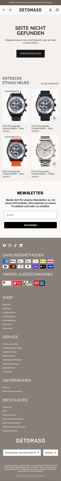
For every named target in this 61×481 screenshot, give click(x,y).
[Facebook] (4, 245)
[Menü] (3, 10)
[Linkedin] (21, 245)
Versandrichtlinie (10, 415)
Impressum (7, 407)
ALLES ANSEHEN (49, 83)
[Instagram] (10, 245)
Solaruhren (7, 324)
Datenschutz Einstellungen (14, 427)
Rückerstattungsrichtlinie (13, 419)
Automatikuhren (9, 320)
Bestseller (7, 304)
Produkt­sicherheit (10, 431)
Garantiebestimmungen (12, 360)
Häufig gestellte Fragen (12, 348)
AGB (5, 411)
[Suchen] (10, 9)
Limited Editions (9, 312)
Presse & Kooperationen (13, 391)
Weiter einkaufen (30, 53)
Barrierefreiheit (9, 368)
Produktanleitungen (11, 364)
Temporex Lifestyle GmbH (34, 476)
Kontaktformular (9, 352)
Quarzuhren (7, 328)
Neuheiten (7, 308)
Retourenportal (9, 356)
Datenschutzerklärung (12, 423)
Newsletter (7, 371)
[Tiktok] (15, 245)
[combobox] (22, 452)
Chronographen (9, 316)
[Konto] (50, 9)
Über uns (6, 387)
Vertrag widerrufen (10, 344)
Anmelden (30, 225)
